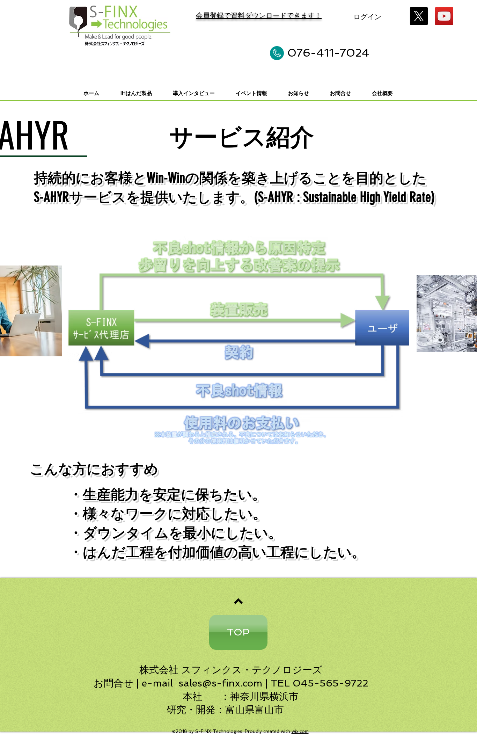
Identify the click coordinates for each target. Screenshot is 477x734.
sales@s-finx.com (220, 683)
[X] (419, 16)
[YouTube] (444, 16)
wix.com (300, 731)
